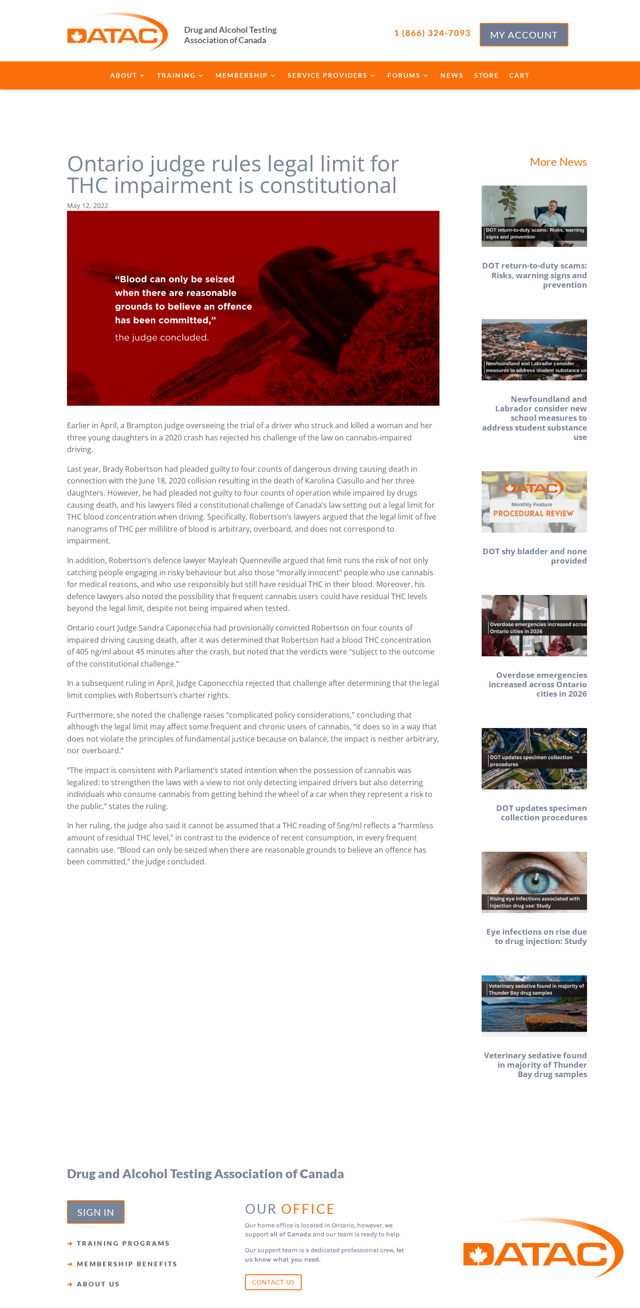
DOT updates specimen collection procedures (541, 813)
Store (486, 75)
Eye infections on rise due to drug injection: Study (536, 936)
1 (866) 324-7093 (432, 33)
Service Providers (328, 75)
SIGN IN (95, 1212)
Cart (519, 75)
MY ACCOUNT (524, 34)
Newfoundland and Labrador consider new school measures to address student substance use (534, 418)
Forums (404, 75)
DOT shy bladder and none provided (535, 556)
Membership (242, 75)
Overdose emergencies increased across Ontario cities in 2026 (538, 684)
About (123, 75)
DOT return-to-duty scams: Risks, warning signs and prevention (534, 275)
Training (176, 75)
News (452, 75)
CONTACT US (273, 1282)
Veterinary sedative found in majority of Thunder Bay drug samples (535, 1065)
